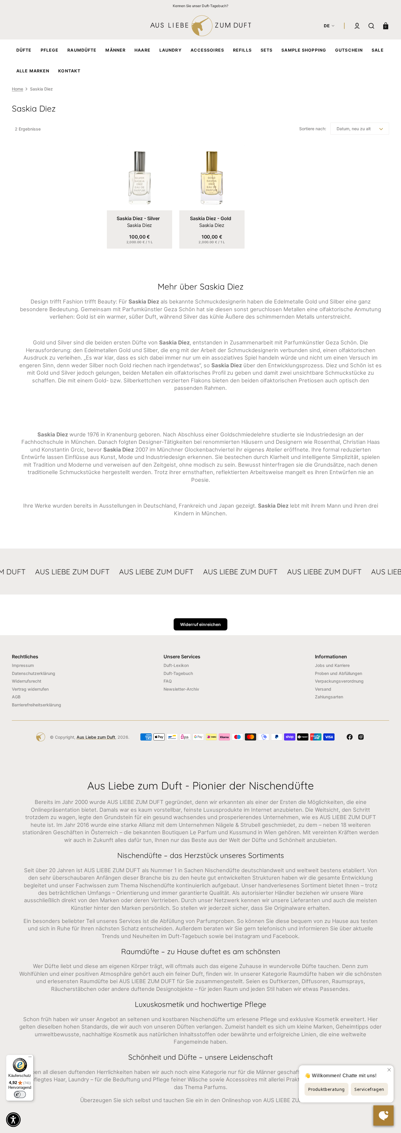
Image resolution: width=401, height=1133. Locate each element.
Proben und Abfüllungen (338, 673)
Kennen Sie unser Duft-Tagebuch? (200, 6)
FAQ (168, 681)
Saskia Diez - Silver (138, 218)
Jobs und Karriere (332, 665)
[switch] (20, 1094)
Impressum (23, 665)
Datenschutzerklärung (33, 673)
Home (17, 88)
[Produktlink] (139, 197)
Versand (323, 689)
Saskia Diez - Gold (210, 218)
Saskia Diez (139, 225)
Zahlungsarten (329, 696)
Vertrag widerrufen (30, 689)
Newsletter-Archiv (181, 689)
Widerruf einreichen (200, 624)
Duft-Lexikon (176, 665)
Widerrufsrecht (26, 681)
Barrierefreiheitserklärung (36, 704)
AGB (16, 696)
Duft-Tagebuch (178, 673)
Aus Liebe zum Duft (96, 737)
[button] (357, 25)
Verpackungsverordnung (339, 681)
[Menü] (30, 1058)
